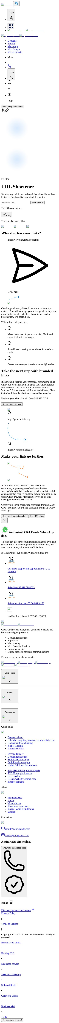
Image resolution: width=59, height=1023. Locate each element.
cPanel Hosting (15, 745)
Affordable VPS (16, 748)
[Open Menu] (11, 26)
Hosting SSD (7, 953)
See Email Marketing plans (15, 516)
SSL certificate (15, 52)
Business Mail (8, 1006)
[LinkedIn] (43, 662)
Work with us (14, 803)
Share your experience (19, 806)
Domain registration (17, 756)
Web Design (14, 49)
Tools (4, 1017)
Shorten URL (37, 203)
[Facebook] (9, 662)
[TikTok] (7, 665)
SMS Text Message (11, 974)
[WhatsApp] (26, 662)
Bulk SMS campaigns (18, 759)
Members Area (15, 797)
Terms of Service (9, 923)
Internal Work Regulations (21, 809)
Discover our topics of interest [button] (16, 910)
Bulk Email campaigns (19, 762)
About (11, 800)
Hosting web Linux (11, 942)
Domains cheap (15, 737)
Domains (12, 40)
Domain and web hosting (20, 743)
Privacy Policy (8, 913)
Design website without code (22, 779)
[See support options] (16, 3)
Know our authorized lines (14, 848)
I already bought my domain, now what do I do (31, 740)
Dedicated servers (10, 964)
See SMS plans (37, 516)
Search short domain (12, 404)
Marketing (13, 46)
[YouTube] (22, 665)
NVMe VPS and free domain (22, 765)
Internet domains (16, 781)
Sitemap (12, 811)
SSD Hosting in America (20, 773)
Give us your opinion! (12, 1020)
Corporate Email (9, 995)
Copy (8, 215)
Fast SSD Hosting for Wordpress (24, 770)
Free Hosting (14, 776)
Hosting (11, 43)
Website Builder (15, 754)
